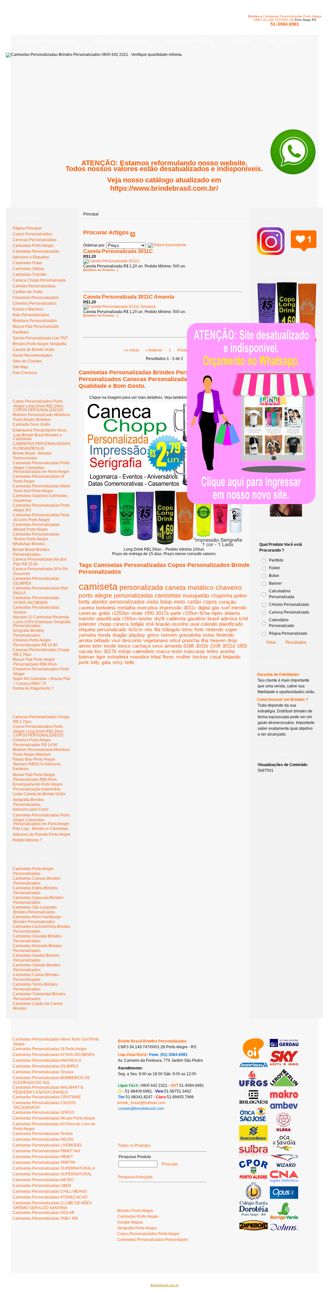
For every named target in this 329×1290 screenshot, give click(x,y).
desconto (131, 640)
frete (199, 629)
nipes (217, 613)
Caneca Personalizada (289, 612)
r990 (149, 613)
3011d (228, 646)
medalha (126, 607)
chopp (104, 624)
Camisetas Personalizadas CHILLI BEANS (50, 1191)
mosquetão (196, 595)
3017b (109, 651)
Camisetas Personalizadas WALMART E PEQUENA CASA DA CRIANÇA (48, 1089)
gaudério (197, 618)
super (231, 629)
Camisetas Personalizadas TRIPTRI (44, 1162)
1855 (242, 646)
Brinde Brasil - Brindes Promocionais (32, 455)
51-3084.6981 (285, 24)
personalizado (111, 629)
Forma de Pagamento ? (33, 688)
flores (168, 656)
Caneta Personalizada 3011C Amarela (128, 297)
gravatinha (190, 635)
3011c (189, 607)
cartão (194, 602)
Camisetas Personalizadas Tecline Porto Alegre (36, 536)
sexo (157, 646)
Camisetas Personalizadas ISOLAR (44, 1212)
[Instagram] (286, 252)
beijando (231, 656)
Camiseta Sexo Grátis (31, 424)
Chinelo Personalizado (289, 604)
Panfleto (276, 560)
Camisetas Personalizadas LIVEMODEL (48, 1145)
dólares (232, 613)
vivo (115, 640)
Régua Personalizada (288, 633)
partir (176, 613)
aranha (227, 651)
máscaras (194, 651)
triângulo (171, 629)
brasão (163, 624)
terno (187, 629)
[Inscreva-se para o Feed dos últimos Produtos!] (132, 232)
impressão (170, 607)
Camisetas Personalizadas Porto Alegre (292, 16)
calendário (143, 651)
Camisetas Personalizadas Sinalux (43, 1072)
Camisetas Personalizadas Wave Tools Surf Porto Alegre (41, 488)
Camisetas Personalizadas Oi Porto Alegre (50, 1049)
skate (137, 613)
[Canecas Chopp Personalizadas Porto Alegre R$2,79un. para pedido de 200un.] (164, 486)
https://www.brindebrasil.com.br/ (164, 188)
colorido (209, 624)
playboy (137, 635)
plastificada (108, 618)
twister (145, 618)
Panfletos (21, 769)
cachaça (141, 646)
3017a (162, 613)
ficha (204, 613)
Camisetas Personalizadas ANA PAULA (47, 1060)
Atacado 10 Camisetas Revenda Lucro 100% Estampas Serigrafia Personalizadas (42, 621)
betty (84, 602)
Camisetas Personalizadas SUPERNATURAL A (54, 1168)
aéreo (85, 646)
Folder (274, 568)
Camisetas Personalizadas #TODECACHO (50, 1197)
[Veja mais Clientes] (268, 1229)
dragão (119, 635)
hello (129, 662)
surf (225, 607)
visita (152, 602)
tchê (243, 618)
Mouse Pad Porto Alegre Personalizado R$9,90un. (35, 662)
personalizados (127, 602)
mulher (183, 656)
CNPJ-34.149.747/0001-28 (273, 20)
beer (97, 646)
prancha (190, 640)
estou (208, 635)
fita (157, 629)
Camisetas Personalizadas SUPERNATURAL (52, 1174)
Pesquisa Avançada (135, 1177)
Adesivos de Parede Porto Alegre (41, 834)
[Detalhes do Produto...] (100, 270)
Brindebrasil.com (30, 1260)
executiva (147, 607)
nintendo (214, 629)
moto (179, 602)
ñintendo (225, 635)
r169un (129, 618)
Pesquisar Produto (135, 1157)
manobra (139, 656)
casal (215, 656)
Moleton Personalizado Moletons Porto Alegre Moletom (41, 417)
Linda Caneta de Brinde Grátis (39, 794)
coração (227, 602)
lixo (98, 651)
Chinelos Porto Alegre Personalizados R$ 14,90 (35, 642)
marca (163, 651)
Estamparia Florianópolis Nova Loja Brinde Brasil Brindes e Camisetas (40, 434)
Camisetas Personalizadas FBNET (43, 1157)
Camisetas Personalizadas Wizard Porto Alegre (36, 527)
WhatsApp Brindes (29, 544)
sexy (117, 662)
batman (86, 656)
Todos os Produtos (134, 1145)
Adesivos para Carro (31, 809)
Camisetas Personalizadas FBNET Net (46, 1151)
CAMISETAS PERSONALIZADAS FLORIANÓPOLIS (41, 446)
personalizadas (133, 595)
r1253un (120, 613)
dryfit (159, 618)
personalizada (141, 587)
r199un (190, 613)
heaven (218, 640)
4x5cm (135, 629)
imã (150, 624)
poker (240, 595)
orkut (175, 640)
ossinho (180, 624)
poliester (87, 624)
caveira (86, 607)
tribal (156, 656)
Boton (274, 575)
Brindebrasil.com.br (164, 1285)
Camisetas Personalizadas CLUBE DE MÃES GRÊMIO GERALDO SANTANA (52, 1205)
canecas (88, 613)
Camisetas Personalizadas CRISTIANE (47, 1097)
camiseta (98, 586)
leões (212, 651)
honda (104, 635)
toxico (124, 646)
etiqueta (87, 629)
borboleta (105, 607)
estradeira (117, 656)
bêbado (102, 640)
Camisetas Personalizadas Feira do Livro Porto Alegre (41, 517)
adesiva (229, 618)
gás (215, 607)
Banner (275, 583)
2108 (215, 646)
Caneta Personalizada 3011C (118, 251)
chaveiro (229, 587)
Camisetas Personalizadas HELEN (43, 1139)
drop (232, 640)
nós (148, 629)
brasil (213, 618)
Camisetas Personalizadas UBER (42, 1185)
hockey (200, 656)
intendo (238, 607)
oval (194, 624)
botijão (137, 624)
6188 (188, 646)
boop (166, 602)
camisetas (168, 595)
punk (84, 662)
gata (106, 662)
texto (177, 651)
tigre (100, 656)
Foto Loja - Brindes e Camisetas (40, 828)
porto (86, 595)
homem (169, 635)
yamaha (87, 635)
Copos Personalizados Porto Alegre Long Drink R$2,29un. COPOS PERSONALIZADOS (38, 405)
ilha (204, 640)
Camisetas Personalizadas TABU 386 (45, 1218)
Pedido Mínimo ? (27, 840)
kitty (95, 662)
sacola (86, 651)
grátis (104, 613)
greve (153, 635)
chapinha (221, 595)
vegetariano (155, 640)
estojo (124, 651)
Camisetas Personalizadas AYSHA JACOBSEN (36, 600)
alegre (103, 595)
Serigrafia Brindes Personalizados (28, 633)
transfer (87, 618)
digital (204, 607)
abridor (100, 602)
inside (110, 646)
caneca (121, 624)
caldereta (176, 618)
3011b (202, 646)
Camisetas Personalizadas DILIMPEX (45, 1066)
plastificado (231, 624)
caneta (175, 587)
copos (210, 602)
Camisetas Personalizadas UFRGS (43, 1112)
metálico (201, 587)
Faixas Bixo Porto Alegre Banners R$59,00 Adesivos (37, 761)
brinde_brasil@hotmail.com (141, 1103)
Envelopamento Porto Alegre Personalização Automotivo (38, 786)
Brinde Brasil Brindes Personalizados (31, 552)
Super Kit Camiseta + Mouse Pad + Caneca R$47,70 (41, 681)
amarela (173, 646)
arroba (85, 640)
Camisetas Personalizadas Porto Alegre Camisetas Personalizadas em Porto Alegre (41, 467)
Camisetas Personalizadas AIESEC (43, 1180)
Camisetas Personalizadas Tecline (43, 1133)
